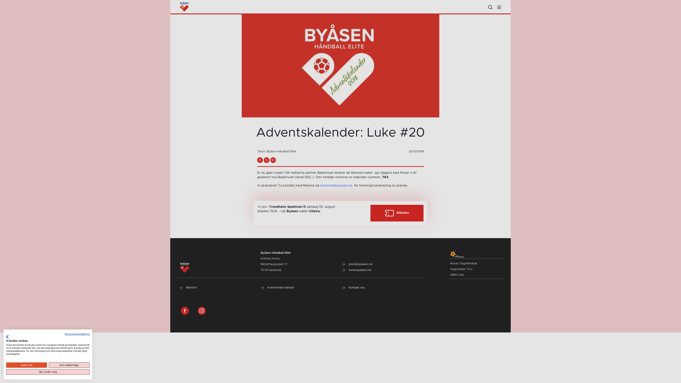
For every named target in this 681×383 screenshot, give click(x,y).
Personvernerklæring (77, 334)
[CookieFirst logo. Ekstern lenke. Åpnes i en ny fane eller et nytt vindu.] (7, 336)
